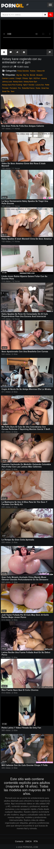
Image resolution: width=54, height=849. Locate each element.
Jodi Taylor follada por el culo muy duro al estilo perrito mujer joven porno (25, 615)
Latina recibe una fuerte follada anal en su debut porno (26, 653)
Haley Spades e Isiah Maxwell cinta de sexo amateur (27, 238)
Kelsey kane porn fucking (12, 84)
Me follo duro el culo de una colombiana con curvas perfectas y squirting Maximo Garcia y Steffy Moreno (26, 429)
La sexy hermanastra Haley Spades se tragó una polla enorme (25, 202)
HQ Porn (37, 78)
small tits (6, 91)
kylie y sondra (28, 84)
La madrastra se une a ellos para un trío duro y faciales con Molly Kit (24, 503)
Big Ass (19, 75)
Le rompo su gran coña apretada (18, 539)
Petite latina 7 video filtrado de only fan (21, 727)
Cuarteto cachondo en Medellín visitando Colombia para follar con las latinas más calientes (26, 465)
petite (47, 84)
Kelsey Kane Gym (30, 81)
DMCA (28, 841)
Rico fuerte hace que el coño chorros (20, 690)
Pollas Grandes (23, 71)
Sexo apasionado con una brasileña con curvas (25, 351)
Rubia (38, 88)
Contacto (19, 841)
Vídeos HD (41, 71)
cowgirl (18, 78)
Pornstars (13, 88)
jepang (44, 78)
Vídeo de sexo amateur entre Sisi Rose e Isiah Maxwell (24, 164)
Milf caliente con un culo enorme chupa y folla (24, 765)
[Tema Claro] (27, 4)
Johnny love (7, 81)
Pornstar (5, 88)
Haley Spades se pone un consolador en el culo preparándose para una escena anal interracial (25, 315)
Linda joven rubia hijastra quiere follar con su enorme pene (24, 277)
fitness (25, 78)
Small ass (45, 88)
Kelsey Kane (18, 81)
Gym (30, 78)
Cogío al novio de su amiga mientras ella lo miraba (26, 389)
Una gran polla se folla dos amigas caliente (23, 125)
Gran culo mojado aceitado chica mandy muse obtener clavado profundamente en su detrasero (25, 578)
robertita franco (28, 88)
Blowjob (39, 75)
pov (19, 88)
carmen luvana (8, 78)
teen (12, 91)
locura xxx (39, 84)
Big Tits (26, 75)
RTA (36, 841)
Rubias (32, 71)
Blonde (32, 75)
